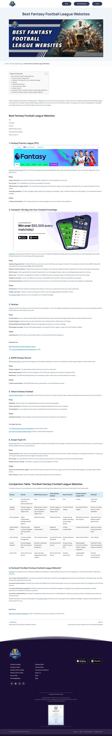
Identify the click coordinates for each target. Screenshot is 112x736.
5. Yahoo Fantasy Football (18, 86)
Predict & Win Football (17, 670)
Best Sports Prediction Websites (18, 613)
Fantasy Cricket (15, 667)
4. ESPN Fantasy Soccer (18, 84)
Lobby (80, 732)
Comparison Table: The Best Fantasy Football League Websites (29, 90)
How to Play (13, 675)
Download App (81, 4)
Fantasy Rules (39, 664)
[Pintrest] (23, 683)
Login (97, 4)
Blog (66, 4)
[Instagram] (19, 683)
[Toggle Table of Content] (45, 73)
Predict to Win (98, 732)
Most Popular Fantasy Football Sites (22, 428)
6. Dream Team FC (16, 88)
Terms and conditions (42, 670)
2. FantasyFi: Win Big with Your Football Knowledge (25, 80)
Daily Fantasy (88, 732)
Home (6, 64)
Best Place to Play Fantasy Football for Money (22, 346)
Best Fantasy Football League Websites (22, 76)
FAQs (36, 675)
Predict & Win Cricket (16, 673)
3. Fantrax (14, 82)
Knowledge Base (15, 678)
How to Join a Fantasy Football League (20, 431)
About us (38, 673)
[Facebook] (11, 683)
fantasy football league (16, 64)
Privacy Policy (39, 667)
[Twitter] (15, 683)
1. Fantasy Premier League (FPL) (20, 78)
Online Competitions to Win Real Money (24, 349)
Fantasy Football (15, 664)
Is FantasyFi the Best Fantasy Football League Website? (27, 92)
